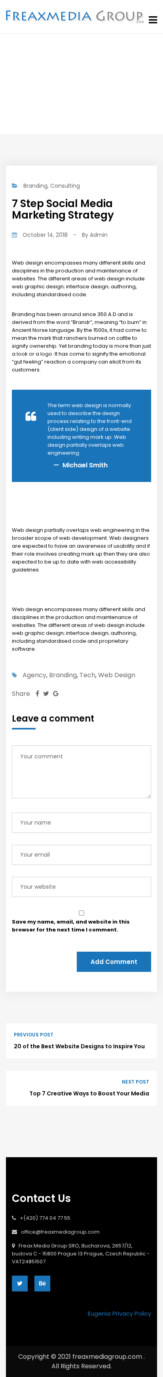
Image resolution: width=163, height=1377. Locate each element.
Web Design (116, 675)
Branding (93, 82)
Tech (87, 675)
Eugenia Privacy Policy (119, 1313)
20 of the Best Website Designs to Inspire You (79, 1046)
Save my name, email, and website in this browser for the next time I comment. (71, 925)
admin (99, 235)
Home (56, 82)
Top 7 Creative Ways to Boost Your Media (89, 1093)
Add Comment (114, 962)
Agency (34, 675)
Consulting (65, 186)
